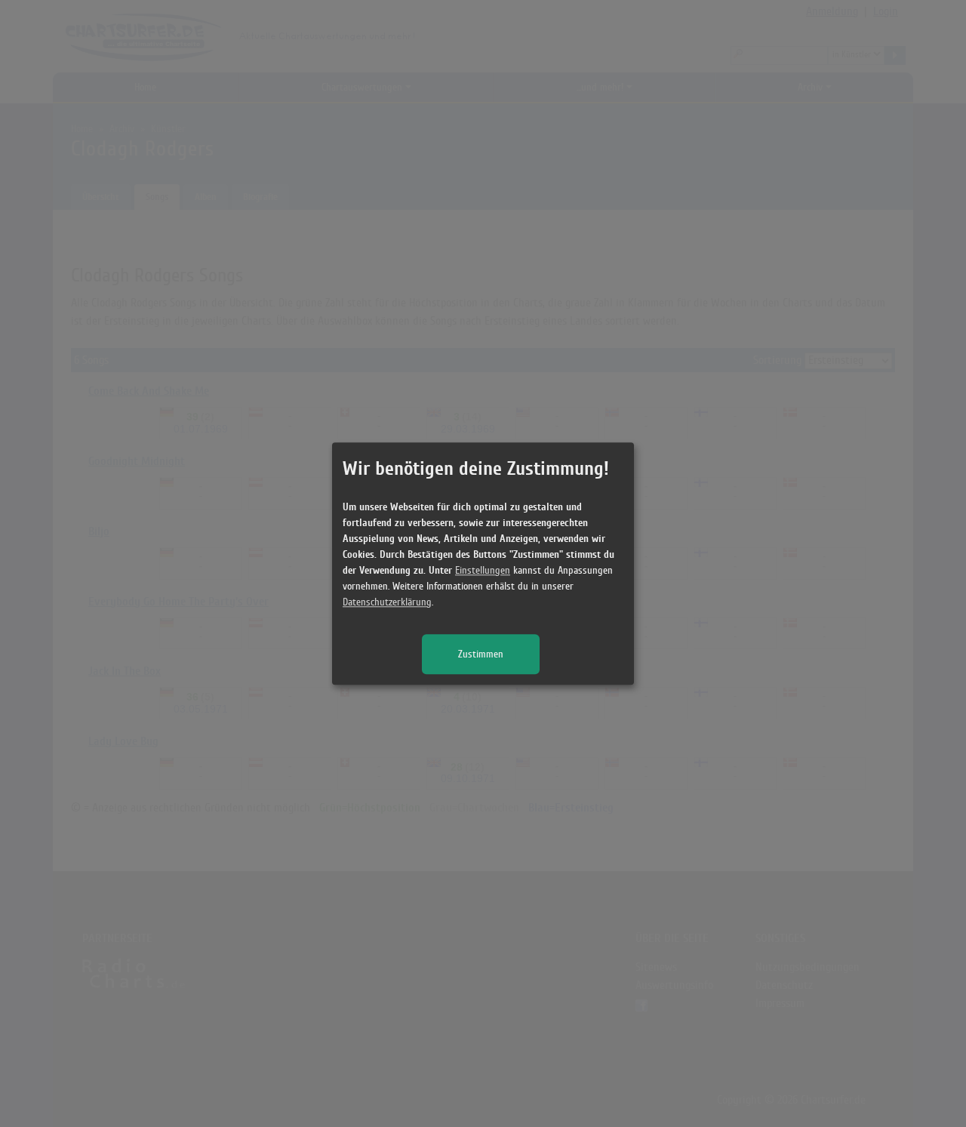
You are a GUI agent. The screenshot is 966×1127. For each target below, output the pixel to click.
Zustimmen (480, 654)
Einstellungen (482, 570)
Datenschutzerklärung (387, 602)
